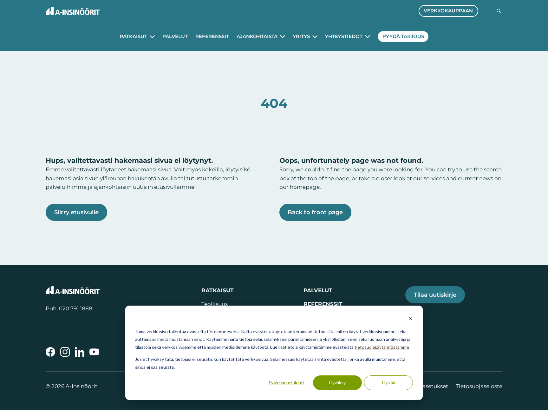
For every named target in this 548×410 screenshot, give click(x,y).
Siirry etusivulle (76, 212)
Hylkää (388, 382)
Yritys (301, 36)
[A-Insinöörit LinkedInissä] (79, 352)
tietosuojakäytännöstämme (382, 347)
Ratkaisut (133, 36)
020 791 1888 (75, 308)
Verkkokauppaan (448, 11)
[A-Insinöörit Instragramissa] (65, 352)
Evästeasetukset (286, 382)
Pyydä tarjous (403, 36)
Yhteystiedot (343, 36)
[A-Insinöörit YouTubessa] (94, 352)
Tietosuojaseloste (479, 386)
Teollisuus (214, 304)
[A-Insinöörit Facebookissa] (50, 352)
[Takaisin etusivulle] (73, 11)
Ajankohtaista (257, 36)
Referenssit (212, 36)
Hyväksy (337, 382)
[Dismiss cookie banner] (410, 319)
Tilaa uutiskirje (435, 294)
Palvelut (175, 36)
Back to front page (315, 212)
